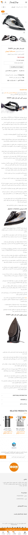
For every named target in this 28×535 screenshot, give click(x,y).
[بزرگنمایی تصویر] (24, 32)
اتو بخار (13, 7)
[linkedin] (10, 81)
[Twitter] (14, 81)
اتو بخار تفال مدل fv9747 (15, 77)
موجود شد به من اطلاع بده (17, 67)
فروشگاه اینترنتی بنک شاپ (10, 93)
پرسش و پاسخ (23, 404)
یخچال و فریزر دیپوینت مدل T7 (8, 429)
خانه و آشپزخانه (19, 7)
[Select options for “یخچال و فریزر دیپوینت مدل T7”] (3, 420)
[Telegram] (8, 81)
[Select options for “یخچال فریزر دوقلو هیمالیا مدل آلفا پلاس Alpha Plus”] (16, 420)
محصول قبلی (5, 7)
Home (25, 7)
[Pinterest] (12, 81)
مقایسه (21, 70)
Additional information (20, 395)
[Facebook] (16, 81)
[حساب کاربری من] (5, 2)
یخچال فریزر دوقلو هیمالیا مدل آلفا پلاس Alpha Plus (20, 430)
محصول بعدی (2, 7)
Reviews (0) (24, 399)
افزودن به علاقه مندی (11, 70)
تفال (26, 298)
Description (23, 90)
